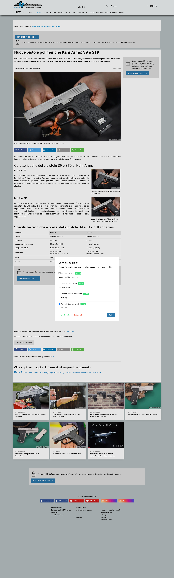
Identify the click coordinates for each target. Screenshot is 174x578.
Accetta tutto (65, 315)
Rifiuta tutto (78, 315)
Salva (111, 315)
